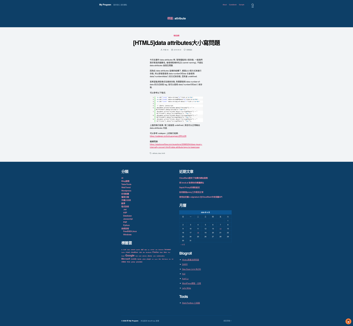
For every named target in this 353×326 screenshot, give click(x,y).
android (133, 249)
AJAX (124, 249)
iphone (144, 256)
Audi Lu (185, 278)
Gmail (122, 256)
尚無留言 (189, 50)
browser (168, 249)
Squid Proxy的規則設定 (189, 187)
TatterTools (126, 184)
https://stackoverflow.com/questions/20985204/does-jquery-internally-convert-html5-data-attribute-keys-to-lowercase (176, 145)
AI (122, 177)
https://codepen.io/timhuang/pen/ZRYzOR (168, 136)
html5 (163, 153)
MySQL (139, 259)
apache (138, 249)
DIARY (185, 264)
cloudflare (134, 252)
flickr (165, 252)
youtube (139, 262)
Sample (241, 5)
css (140, 252)
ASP (125, 212)
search (156, 259)
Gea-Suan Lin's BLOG (191, 269)
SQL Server (165, 259)
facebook (148, 252)
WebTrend (126, 187)
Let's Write (186, 288)
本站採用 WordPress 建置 (150, 321)
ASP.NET (152, 249)
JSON (154, 256)
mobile (133, 259)
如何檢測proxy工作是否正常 (191, 192)
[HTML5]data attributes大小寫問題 (176, 42)
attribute (154, 153)
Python (126, 225)
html (137, 256)
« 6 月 (183, 244)
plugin (149, 259)
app (145, 249)
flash (161, 252)
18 (198, 232)
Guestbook (233, 5)
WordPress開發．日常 (191, 283)
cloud (128, 252)
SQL (160, 259)
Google (129, 255)
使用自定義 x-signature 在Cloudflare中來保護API (200, 196)
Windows (127, 234)
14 (220, 228)
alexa (128, 249)
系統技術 (125, 228)
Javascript (128, 218)
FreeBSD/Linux (130, 231)
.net (125, 209)
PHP (125, 222)
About (225, 5)
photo (144, 259)
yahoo (133, 262)
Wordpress (126, 190)
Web (128, 262)
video (123, 261)
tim (168, 50)
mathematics (160, 256)
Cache (123, 252)
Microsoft (125, 258)
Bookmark (161, 249)
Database (127, 215)
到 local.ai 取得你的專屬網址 (191, 182)
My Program (105, 4)
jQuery (150, 256)
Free (169, 252)
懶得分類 (125, 197)
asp (148, 249)
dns (144, 252)
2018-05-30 (177, 50)
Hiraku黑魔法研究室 (190, 259)
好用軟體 (125, 193)
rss (153, 259)
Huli (183, 273)
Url (172, 259)
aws (156, 249)
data (159, 153)
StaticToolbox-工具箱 (191, 302)
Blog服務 (125, 181)
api (142, 249)
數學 (123, 203)
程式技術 (176, 35)
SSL (170, 259)
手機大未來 (126, 200)
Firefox (155, 252)
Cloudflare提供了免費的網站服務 (193, 177)
